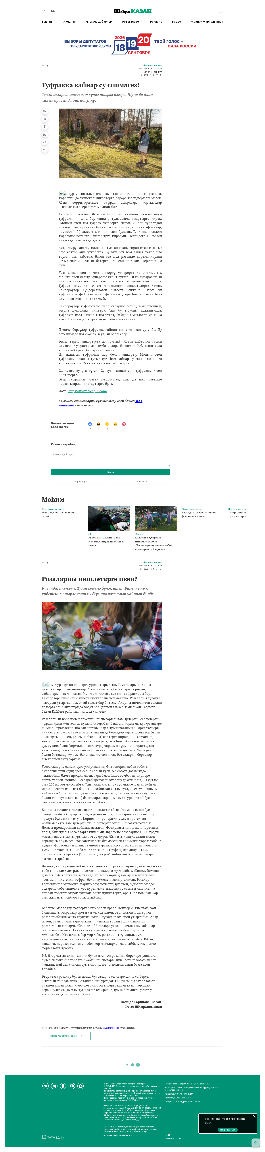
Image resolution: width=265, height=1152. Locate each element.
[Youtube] (72, 1086)
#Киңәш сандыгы (152, 65)
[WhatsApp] (45, 134)
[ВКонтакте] (45, 111)
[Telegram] (45, 119)
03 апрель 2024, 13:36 (150, 565)
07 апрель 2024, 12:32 (150, 68)
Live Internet (170, 1138)
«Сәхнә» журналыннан (207, 22)
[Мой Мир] (45, 142)
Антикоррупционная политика (178, 1098)
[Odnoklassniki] (63, 1086)
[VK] (45, 1086)
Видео (176, 22)
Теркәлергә (141, 481)
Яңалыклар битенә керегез (63, 1035)
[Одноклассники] (45, 127)
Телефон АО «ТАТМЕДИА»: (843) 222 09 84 (182, 1102)
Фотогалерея (130, 22)
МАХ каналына (110, 1027)
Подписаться (227, 1129)
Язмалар (69, 22)
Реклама (156, 22)
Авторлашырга (80, 481)
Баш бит (48, 22)
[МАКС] (80, 1086)
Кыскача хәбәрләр (98, 22)
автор (45, 65)
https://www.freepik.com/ (87, 391)
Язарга (110, 472)
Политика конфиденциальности (118, 1135)
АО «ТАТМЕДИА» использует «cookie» (120, 1127)
